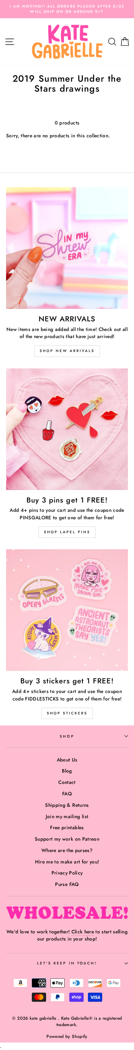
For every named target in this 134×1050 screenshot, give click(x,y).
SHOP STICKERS (67, 713)
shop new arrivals (67, 350)
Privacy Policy (67, 872)
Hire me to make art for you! (67, 861)
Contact (66, 782)
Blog (67, 770)
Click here (82, 931)
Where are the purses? (67, 850)
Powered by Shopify (66, 1036)
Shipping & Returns (67, 805)
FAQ (67, 793)
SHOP (67, 736)
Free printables (67, 827)
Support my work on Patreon (67, 838)
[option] (67, 9)
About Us (67, 759)
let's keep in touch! (67, 963)
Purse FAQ (67, 884)
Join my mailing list (67, 816)
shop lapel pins (67, 532)
